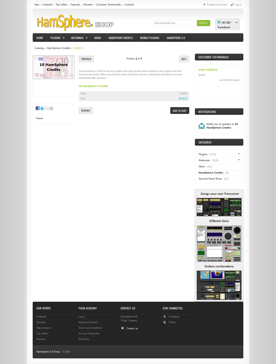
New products (43, 327)
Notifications (207, 111)
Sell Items (84, 339)
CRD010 (78, 48)
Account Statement (89, 333)
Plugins (53, 38)
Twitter (172, 322)
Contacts (129, 4)
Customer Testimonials (108, 4)
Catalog (39, 48)
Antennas (75, 38)
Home (39, 37)
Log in (81, 316)
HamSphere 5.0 (176, 37)
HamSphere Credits (121, 37)
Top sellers (61, 4)
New (37, 4)
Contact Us (128, 308)
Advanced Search (88, 322)
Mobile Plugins (149, 37)
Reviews (88, 4)
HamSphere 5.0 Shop (48, 351)
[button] (203, 23)
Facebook (174, 316)
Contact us (132, 328)
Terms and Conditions (90, 327)
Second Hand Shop (210, 178)
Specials (75, 4)
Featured (47, 4)
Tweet (39, 118)
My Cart (226, 22)
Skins (97, 37)
